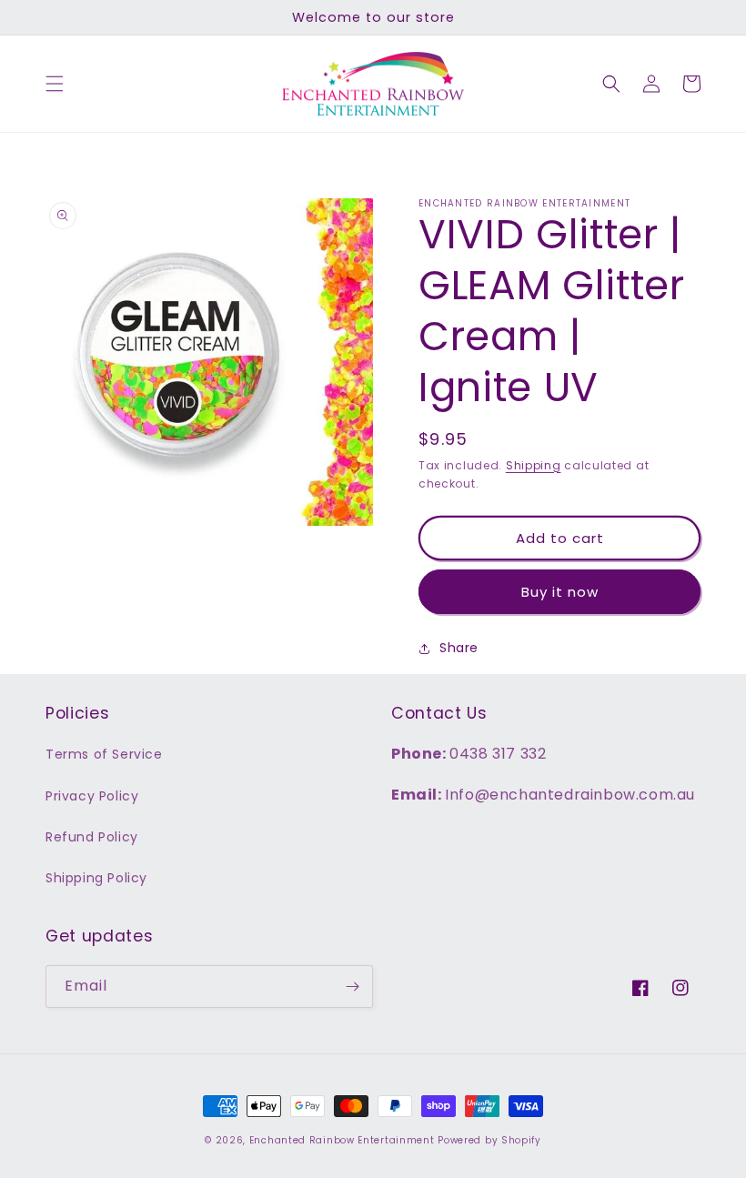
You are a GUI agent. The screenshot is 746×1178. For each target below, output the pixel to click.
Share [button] (459, 648)
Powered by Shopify (489, 1140)
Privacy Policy (91, 796)
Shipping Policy (96, 878)
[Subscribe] (352, 986)
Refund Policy (91, 837)
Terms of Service (104, 754)
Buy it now (560, 591)
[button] (55, 84)
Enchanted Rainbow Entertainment (343, 1140)
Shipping (533, 465)
